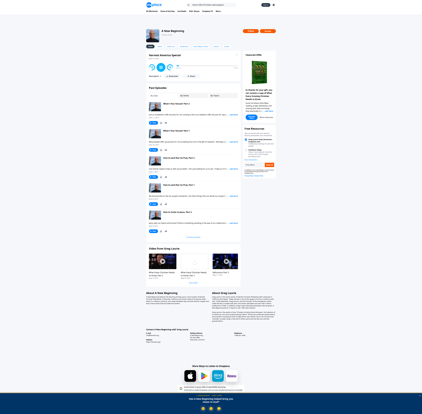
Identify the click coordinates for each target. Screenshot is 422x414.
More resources (266, 117)
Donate (268, 31)
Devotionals (184, 46)
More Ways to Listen (201, 46)
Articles (216, 46)
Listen (150, 46)
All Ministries (152, 11)
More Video (193, 283)
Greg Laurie (167, 34)
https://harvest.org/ (153, 342)
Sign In (265, 5)
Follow (251, 31)
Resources (171, 46)
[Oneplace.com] (154, 5)
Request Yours (251, 117)
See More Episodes (193, 237)
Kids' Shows (194, 11)
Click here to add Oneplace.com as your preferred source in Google (213, 390)
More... (219, 11)
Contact (227, 46)
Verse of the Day (167, 11)
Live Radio (181, 11)
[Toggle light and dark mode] (274, 5)
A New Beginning (173, 31)
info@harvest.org (152, 335)
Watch (160, 46)
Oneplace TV (207, 11)
